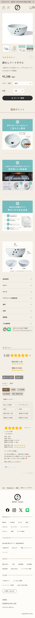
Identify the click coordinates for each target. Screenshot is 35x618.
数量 (3, 91)
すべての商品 (20, 531)
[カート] (3, 7)
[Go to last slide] (1, 28)
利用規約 (4, 599)
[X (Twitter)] (21, 510)
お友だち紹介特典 (22, 585)
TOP (3, 488)
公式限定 (12, 522)
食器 (17, 488)
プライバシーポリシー (8, 607)
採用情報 (20, 564)
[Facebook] (7, 510)
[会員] (8, 7)
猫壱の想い (5, 564)
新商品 (4, 522)
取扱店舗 (4, 568)
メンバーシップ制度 (8, 585)
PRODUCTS (10, 488)
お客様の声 (5, 548)
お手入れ (4, 527)
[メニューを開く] (32, 7)
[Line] (27, 510)
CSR (13, 564)
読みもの (14, 548)
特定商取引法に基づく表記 (9, 603)
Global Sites (14, 568)
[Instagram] (14, 510)
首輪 (12, 531)
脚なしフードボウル (14, 461)
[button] (6, 48)
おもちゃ (4, 531)
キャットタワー (25, 527)
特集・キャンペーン (26, 548)
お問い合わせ (9, 591)
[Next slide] (33, 28)
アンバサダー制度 (26, 568)
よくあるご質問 (17, 580)
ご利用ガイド (6, 580)
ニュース (4, 552)
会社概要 (29, 564)
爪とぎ (20, 522)
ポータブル (14, 527)
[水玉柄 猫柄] (23, 83)
